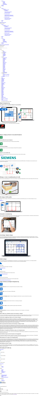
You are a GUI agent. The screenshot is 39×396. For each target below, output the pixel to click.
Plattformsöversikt (7, 9)
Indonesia (3, 80)
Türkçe (4, 71)
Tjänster (4, 2)
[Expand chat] (0, 389)
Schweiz (4, 67)
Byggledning (8, 11)
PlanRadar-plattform (8, 18)
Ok (0, 395)
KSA (3, 73)
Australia (4, 53)
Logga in (3, 5)
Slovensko (4, 68)
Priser (2, 37)
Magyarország (4, 62)
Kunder (2, 20)
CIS (3, 56)
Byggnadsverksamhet (9, 14)
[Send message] (7, 390)
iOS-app (3, 379)
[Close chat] (2, 389)
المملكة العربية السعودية (6, 74)
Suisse (4, 70)
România (4, 66)
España (4, 59)
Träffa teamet (4, 3)
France (4, 60)
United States (3, 78)
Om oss (2, 38)
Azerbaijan (4, 54)
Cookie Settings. (15, 394)
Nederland (4, 63)
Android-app (3, 380)
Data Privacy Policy (4, 375)
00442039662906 (7, 44)
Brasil (3, 51)
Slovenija (4, 69)
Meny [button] (5, 22)
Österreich (4, 64)
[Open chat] (0, 391)
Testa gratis (1, 22)
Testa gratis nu (1, 106)
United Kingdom (5, 72)
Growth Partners (5, 4)
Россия (4, 65)
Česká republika (5, 57)
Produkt (2, 8)
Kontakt (4, 1)
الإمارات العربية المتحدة (6, 75)
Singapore (4, 55)
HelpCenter (3, 372)
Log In (3, 22)
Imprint (2, 376)
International (3, 76)
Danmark (4, 58)
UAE (2, 99)
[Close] (8, 392)
